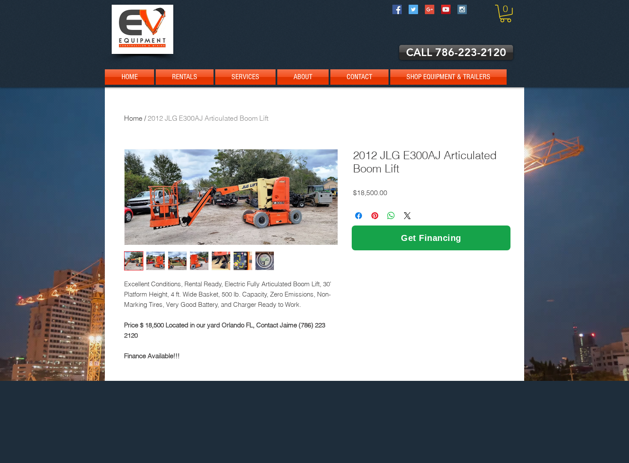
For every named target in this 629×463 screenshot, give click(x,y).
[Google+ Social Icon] (429, 9)
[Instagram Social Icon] (462, 9)
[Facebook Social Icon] (397, 9)
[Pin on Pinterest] (375, 216)
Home (133, 118)
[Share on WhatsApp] (391, 216)
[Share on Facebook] (358, 216)
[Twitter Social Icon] (413, 9)
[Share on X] (407, 216)
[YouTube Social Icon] (446, 9)
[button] (505, 13)
